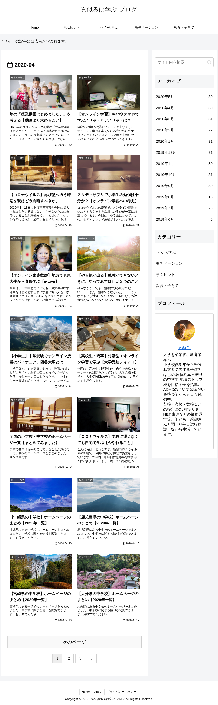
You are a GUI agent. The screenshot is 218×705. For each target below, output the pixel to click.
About (98, 691)
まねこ (184, 347)
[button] (209, 62)
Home (86, 691)
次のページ (75, 642)
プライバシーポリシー (121, 691)
